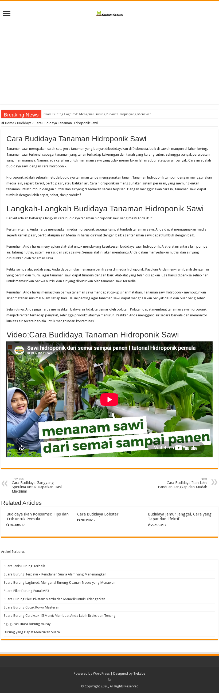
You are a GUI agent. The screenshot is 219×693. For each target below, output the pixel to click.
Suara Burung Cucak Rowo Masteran (31, 607)
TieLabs (139, 673)
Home (9, 123)
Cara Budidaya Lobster (98, 514)
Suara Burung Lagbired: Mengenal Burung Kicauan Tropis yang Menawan (97, 114)
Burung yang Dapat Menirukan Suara (32, 632)
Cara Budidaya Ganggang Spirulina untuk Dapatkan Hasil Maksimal (37, 485)
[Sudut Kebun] (109, 12)
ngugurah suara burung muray (27, 624)
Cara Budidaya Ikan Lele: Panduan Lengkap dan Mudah (182, 483)
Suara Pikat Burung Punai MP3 (26, 591)
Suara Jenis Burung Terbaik (24, 566)
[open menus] (6, 14)
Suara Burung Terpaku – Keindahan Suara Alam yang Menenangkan (55, 574)
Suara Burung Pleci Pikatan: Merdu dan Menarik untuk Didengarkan (54, 599)
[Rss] (110, 680)
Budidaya (24, 123)
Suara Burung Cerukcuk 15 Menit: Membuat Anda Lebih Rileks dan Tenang (60, 616)
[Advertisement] (109, 59)
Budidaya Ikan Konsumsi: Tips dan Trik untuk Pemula (37, 516)
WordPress (101, 673)
